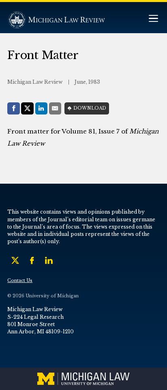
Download (89, 108)
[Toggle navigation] (153, 19)
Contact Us (19, 280)
